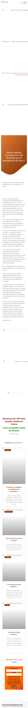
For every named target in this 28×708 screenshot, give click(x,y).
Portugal (5, 281)
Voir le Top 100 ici (14, 434)
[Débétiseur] (5, 2)
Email (14, 672)
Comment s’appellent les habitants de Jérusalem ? (14, 489)
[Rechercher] (22, 2)
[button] (14, 705)
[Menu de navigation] (25, 2)
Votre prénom (14, 668)
